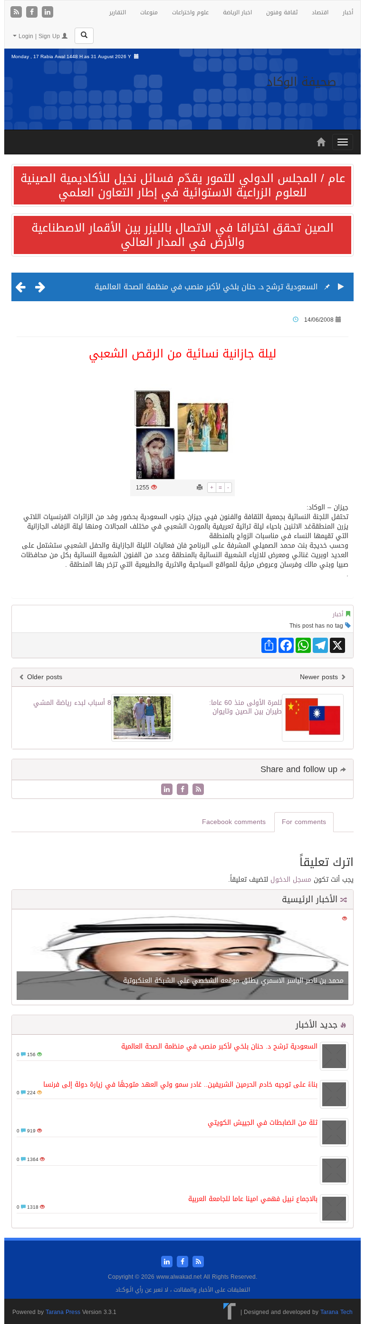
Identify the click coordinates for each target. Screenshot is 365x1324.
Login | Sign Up (39, 36)
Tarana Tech (336, 1312)
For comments (304, 821)
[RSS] (17, 12)
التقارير (117, 12)
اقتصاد (320, 12)
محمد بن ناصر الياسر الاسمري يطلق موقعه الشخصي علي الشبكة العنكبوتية (233, 980)
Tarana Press (63, 1312)
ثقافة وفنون (282, 12)
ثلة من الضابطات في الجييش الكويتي (262, 1122)
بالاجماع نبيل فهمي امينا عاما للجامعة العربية (252, 1198)
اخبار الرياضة (237, 12)
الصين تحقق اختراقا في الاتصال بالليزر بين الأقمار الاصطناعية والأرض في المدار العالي (182, 235)
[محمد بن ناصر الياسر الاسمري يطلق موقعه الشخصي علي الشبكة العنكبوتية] (182, 957)
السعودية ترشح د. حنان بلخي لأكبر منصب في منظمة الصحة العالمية (206, 286)
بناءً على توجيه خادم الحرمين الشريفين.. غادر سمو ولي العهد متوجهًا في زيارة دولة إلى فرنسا (180, 1084)
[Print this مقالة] (199, 487)
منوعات (149, 12)
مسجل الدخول (290, 879)
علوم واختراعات (190, 12)
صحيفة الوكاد (301, 82)
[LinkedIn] (47, 12)
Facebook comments (234, 821)
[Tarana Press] (230, 1312)
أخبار (348, 12)
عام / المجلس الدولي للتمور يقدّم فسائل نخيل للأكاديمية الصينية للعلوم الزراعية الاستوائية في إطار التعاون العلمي (182, 185)
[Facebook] (33, 12)
